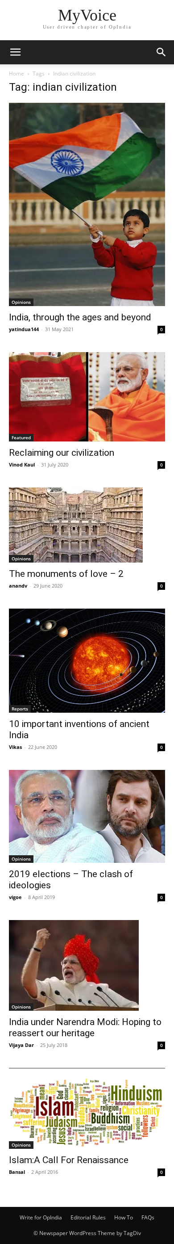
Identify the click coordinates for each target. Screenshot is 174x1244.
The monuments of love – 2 (66, 573)
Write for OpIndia (41, 1217)
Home (16, 73)
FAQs (147, 1217)
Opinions (21, 302)
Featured (21, 437)
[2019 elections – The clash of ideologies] (87, 816)
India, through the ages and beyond (80, 317)
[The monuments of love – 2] (87, 525)
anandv (18, 585)
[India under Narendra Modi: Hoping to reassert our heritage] (87, 965)
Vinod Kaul (22, 464)
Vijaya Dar (21, 1045)
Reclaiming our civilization (61, 452)
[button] (15, 52)
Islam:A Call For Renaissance (68, 1160)
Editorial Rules (88, 1217)
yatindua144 (24, 329)
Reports (20, 709)
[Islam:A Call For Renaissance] (87, 1108)
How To (123, 1217)
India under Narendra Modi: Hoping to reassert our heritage (85, 1027)
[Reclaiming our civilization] (87, 396)
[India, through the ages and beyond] (87, 204)
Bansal (17, 1171)
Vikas (15, 747)
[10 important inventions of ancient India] (87, 661)
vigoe (15, 897)
